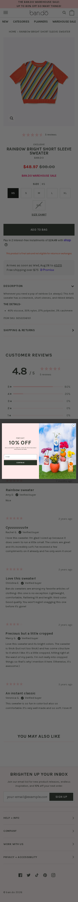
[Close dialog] (73, 425)
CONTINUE (20, 463)
